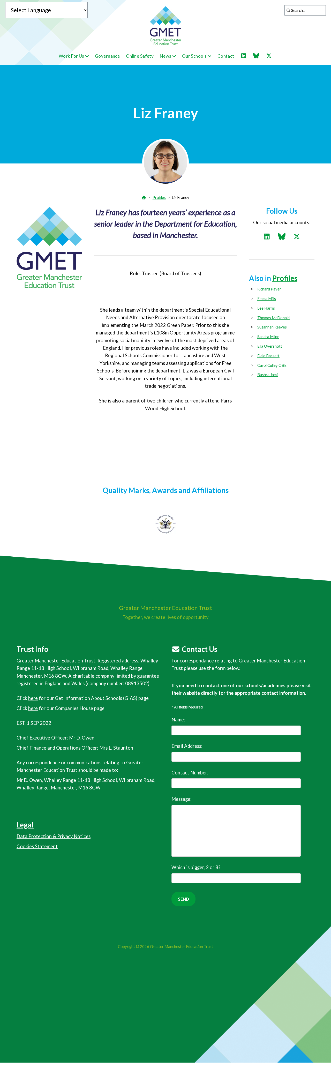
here (33, 698)
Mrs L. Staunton (116, 748)
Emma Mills (266, 298)
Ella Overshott (269, 346)
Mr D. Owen (81, 738)
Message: (181, 799)
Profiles (159, 197)
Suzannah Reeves (272, 327)
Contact (225, 56)
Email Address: (186, 746)
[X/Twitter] (271, 56)
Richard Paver (269, 289)
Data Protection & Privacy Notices (54, 836)
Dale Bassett (268, 355)
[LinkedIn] (246, 56)
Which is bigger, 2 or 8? (195, 867)
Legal (25, 824)
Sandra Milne (268, 336)
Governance (107, 56)
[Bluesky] (258, 56)
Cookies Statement (37, 846)
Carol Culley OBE (272, 365)
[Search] (287, 10)
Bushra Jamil (267, 374)
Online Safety (140, 56)
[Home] (144, 197)
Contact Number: (189, 772)
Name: (178, 719)
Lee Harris (266, 308)
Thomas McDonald (273, 317)
